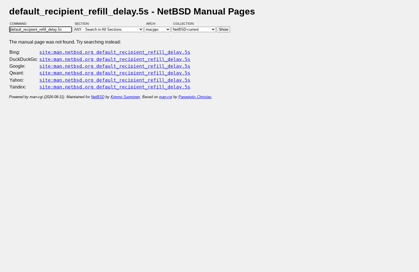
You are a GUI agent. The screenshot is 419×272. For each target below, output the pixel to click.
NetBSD (97, 97)
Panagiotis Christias (194, 97)
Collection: (183, 23)
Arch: (153, 23)
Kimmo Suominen (125, 97)
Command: (20, 23)
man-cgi (165, 97)
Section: (83, 23)
